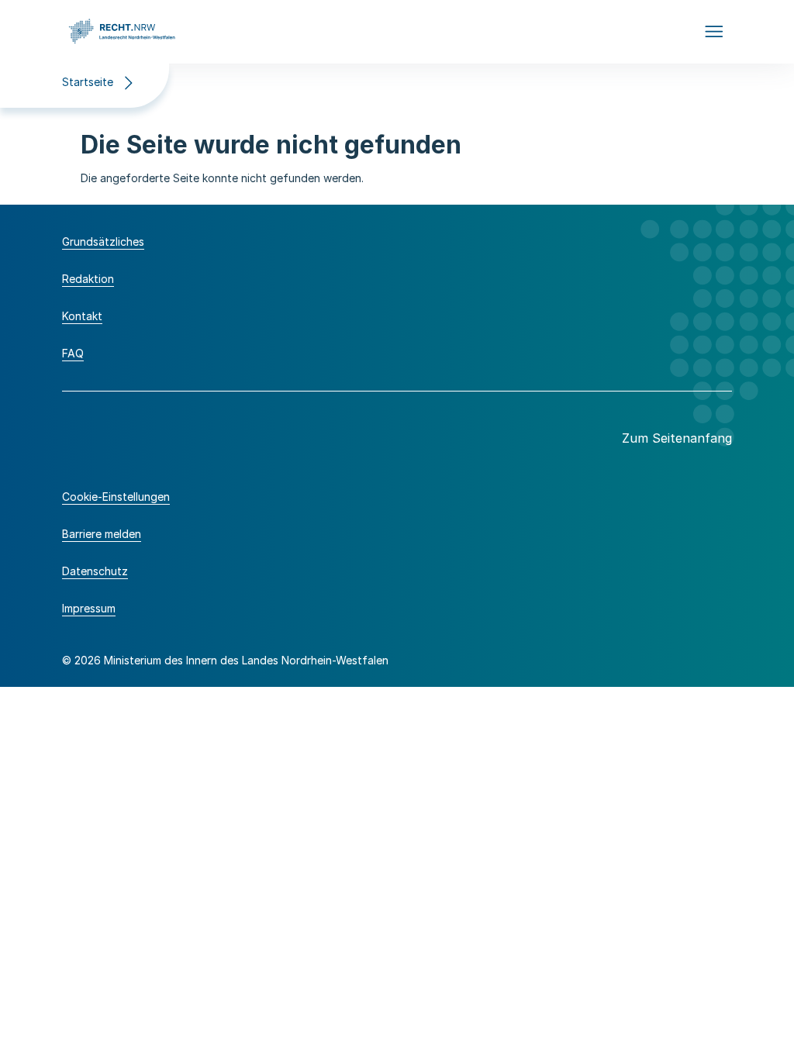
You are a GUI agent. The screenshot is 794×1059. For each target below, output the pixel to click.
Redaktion (88, 278)
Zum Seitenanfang (677, 438)
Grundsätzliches (103, 241)
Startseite (87, 81)
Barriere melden (101, 533)
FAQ (73, 353)
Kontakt (82, 316)
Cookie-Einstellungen (116, 496)
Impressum (89, 608)
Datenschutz (95, 571)
